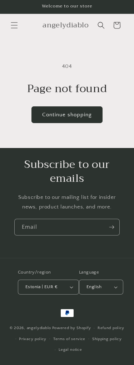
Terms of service (69, 339)
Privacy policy (32, 339)
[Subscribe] (111, 227)
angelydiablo (39, 328)
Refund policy (111, 328)
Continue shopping (67, 115)
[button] (14, 25)
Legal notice (70, 350)
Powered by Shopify (71, 328)
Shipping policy (107, 339)
